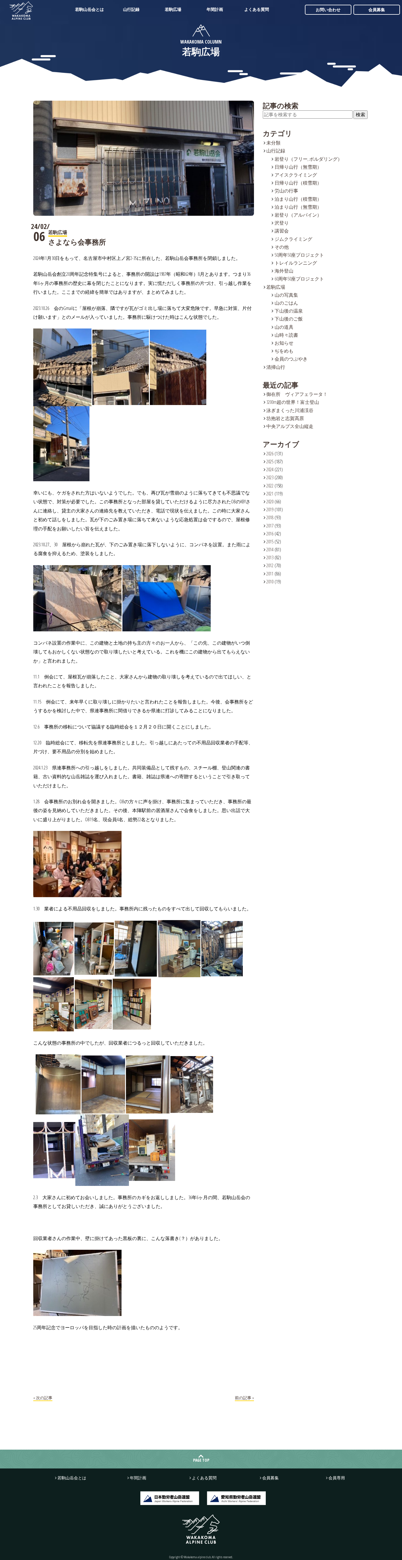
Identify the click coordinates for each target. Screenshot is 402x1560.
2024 (269, 469)
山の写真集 (286, 295)
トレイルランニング (296, 263)
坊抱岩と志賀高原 (285, 418)
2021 (269, 493)
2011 (269, 573)
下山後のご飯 (289, 319)
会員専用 (336, 1478)
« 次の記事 (42, 1397)
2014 (269, 549)
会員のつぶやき (291, 359)
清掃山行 (275, 367)
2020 (269, 501)
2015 (269, 541)
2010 (269, 581)
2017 (269, 525)
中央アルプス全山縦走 (289, 426)
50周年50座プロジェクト (299, 255)
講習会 (282, 231)
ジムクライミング (293, 239)
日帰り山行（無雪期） (298, 167)
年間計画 (215, 9)
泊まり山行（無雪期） (298, 207)
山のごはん (286, 303)
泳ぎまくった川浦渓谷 (289, 410)
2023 (269, 477)
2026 (269, 453)
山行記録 (131, 9)
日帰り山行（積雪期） (298, 183)
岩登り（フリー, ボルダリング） (308, 159)
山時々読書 (286, 335)
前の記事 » (244, 1397)
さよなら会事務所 (77, 242)
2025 (269, 461)
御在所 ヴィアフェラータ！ (297, 394)
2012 (269, 565)
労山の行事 (286, 190)
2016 (269, 533)
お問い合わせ (328, 9)
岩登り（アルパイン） (298, 215)
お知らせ (284, 343)
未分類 (273, 143)
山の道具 (284, 327)
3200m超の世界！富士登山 (292, 402)
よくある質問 (256, 9)
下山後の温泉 (289, 311)
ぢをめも (284, 351)
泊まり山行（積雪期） (298, 199)
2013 (269, 557)
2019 (269, 509)
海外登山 (284, 271)
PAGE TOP (201, 1460)
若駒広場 (173, 9)
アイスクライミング (296, 175)
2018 (269, 517)
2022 (269, 485)
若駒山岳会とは (89, 9)
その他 (282, 247)
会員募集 (376, 9)
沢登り (282, 223)
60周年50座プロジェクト (299, 279)
